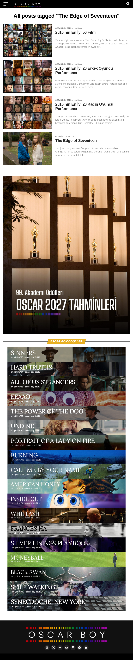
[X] (53, 647)
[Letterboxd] (60, 647)
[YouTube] (66, 647)
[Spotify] (79, 647)
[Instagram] (47, 647)
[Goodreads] (73, 647)
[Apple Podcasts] (86, 647)
